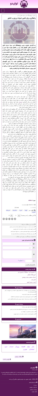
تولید (26, 210)
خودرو (25, 349)
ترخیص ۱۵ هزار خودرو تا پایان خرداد (29, 294)
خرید (21, 210)
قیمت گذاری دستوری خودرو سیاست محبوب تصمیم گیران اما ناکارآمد (23, 297)
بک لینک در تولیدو (33, 387)
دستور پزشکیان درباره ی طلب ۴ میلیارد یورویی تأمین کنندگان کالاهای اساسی (22, 299)
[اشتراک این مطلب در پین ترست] (6, 218)
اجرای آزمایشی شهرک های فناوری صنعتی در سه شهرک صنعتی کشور (23, 231)
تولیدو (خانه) (6, 359)
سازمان (30, 78)
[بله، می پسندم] (19, 215)
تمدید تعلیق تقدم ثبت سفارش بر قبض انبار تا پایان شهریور (24, 229)
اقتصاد (23, 346)
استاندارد (31, 349)
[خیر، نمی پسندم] (11, 215)
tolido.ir (30, 200)
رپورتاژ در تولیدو (33, 389)
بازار (33, 346)
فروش (20, 102)
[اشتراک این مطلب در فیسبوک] (12, 218)
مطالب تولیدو (18, 356)
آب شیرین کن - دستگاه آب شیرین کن (27, 272)
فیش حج (34, 279)
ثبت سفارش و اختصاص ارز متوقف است (28, 312)
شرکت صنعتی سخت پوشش (29, 277)
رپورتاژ (17, 346)
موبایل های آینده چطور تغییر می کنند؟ (29, 307)
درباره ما (35, 385)
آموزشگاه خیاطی (31, 274)
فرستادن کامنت (29, 264)
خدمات (11, 346)
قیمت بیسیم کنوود (31, 282)
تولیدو (14, 3)
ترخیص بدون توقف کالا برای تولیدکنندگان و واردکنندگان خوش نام (23, 234)
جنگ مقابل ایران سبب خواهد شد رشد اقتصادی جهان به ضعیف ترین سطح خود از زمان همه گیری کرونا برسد (20, 291)
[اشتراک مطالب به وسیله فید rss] (3, 218)
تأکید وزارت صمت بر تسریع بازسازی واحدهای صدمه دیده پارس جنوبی (22, 227)
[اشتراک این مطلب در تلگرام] (15, 218)
